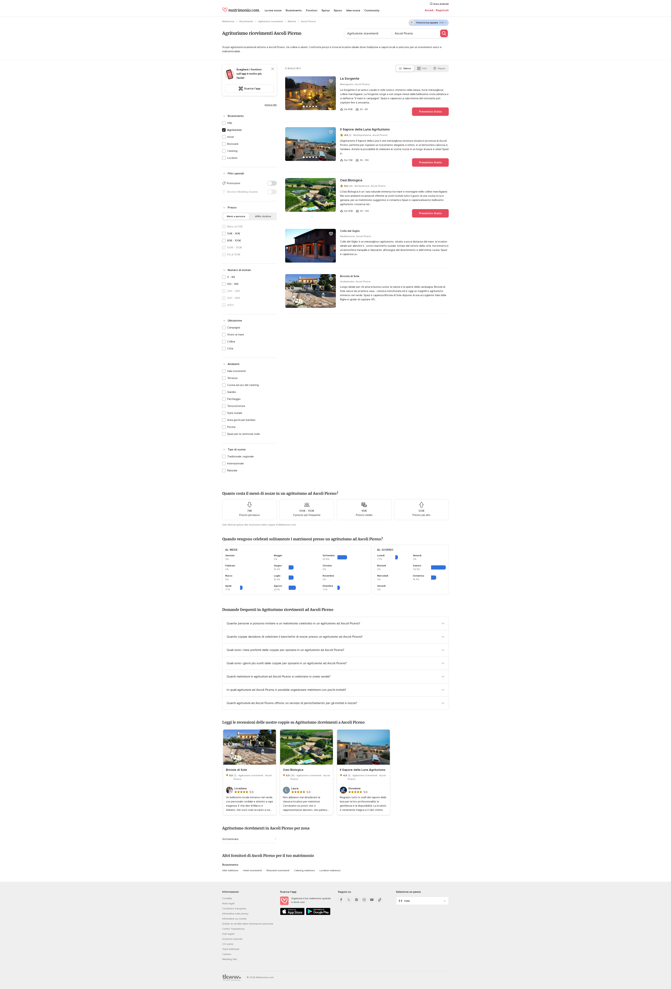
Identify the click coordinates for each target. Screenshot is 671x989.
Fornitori (311, 10)
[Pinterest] (356, 900)
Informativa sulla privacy (235, 913)
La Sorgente (349, 79)
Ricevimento (294, 10)
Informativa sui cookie (234, 918)
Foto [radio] (424, 68)
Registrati (442, 10)
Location (232, 158)
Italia (407, 900)
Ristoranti (233, 144)
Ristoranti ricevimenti (277, 870)
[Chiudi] (272, 69)
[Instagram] (364, 900)
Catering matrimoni (304, 870)
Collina (231, 341)
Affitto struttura (263, 216)
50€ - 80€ (233, 233)
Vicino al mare (235, 334)
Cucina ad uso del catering (243, 385)
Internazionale (235, 463)
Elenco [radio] (407, 68)
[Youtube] (372, 900)
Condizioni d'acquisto (234, 908)
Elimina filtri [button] (271, 104)
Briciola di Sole (349, 276)
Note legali (228, 903)
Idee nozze (353, 10)
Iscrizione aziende (232, 938)
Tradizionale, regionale (240, 456)
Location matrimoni (330, 870)
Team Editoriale (230, 949)
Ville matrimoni (230, 870)
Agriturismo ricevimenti (271, 21)
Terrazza (232, 378)
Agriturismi (234, 130)
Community (371, 10)
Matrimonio (228, 21)
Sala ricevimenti (236, 371)
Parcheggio (234, 399)
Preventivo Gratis (430, 111)
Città (230, 348)
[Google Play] (318, 914)
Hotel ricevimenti (252, 870)
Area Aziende (441, 3)
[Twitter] (349, 900)
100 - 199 (232, 284)
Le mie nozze (273, 10)
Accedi (429, 10)
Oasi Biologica (351, 180)
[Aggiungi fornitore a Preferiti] (330, 81)
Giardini (231, 392)
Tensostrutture (236, 406)
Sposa (326, 10)
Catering (232, 151)
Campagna (233, 327)
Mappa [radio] (441, 68)
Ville (229, 123)
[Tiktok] (379, 900)
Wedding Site (229, 959)
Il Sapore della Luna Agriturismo (365, 129)
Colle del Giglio (350, 231)
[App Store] (292, 914)
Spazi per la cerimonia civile (243, 434)
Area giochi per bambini (241, 420)
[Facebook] (341, 900)
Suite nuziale (234, 413)
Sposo (338, 10)
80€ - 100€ (234, 240)
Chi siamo (227, 944)
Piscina (231, 427)
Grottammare (230, 839)
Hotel (230, 137)
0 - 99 (231, 277)
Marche (292, 21)
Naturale (232, 470)
